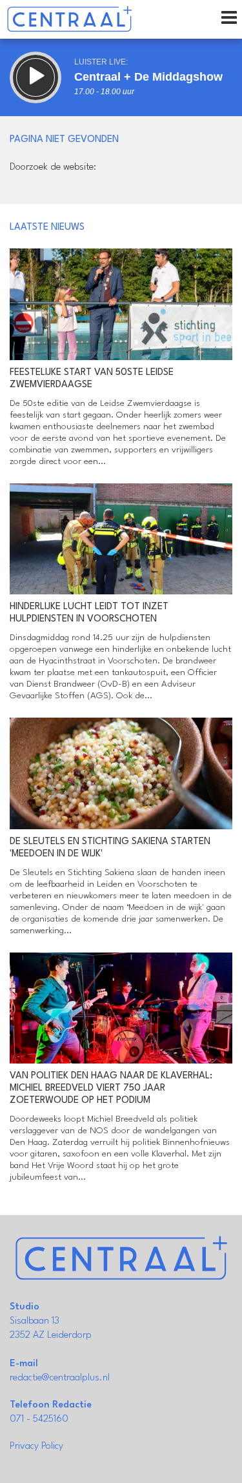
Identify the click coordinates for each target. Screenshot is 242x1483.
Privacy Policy (36, 1446)
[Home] (69, 19)
